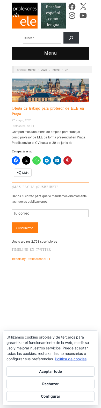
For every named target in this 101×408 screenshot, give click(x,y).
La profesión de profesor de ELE (60, 81)
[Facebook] (72, 7)
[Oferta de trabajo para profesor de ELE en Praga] (50, 91)
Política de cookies (70, 359)
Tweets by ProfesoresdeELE (31, 258)
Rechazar (50, 384)
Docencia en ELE (25, 81)
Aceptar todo (50, 371)
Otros (43, 86)
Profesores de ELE (24, 126)
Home (31, 69)
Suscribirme (24, 228)
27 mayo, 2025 (21, 120)
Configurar (50, 396)
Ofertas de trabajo (26, 86)
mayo (56, 69)
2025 (44, 69)
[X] (83, 7)
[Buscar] (71, 38)
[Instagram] (72, 15)
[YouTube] (83, 15)
